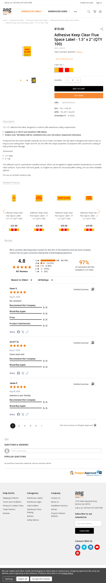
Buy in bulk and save (64, 59)
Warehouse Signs (58, 11)
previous (4, 212)
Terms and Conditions (12, 502)
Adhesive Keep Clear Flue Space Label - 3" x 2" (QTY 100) (89, 216)
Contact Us (55, 498)
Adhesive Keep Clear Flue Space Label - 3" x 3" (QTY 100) (39, 216)
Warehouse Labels (31, 11)
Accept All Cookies (41, 578)
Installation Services (59, 505)
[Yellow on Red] (16, 229)
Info (56, 102)
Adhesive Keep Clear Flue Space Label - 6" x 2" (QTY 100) (64, 216)
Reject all (22, 578)
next (99, 212)
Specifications (68, 102)
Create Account (86, 2)
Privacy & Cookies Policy (13, 505)
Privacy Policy (67, 573)
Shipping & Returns (11, 498)
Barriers (30, 516)
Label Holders (33, 505)
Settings (9, 578)
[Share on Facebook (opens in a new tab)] (18, 332)
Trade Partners (9, 509)
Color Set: (59, 65)
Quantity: (58, 80)
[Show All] (75, 11)
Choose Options (14, 204)
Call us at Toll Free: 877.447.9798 (18, 2)
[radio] (53, 260)
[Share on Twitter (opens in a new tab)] (22, 332)
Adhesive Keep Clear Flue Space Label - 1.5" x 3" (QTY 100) (14, 216)
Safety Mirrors (33, 520)
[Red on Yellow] (11, 229)
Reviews (6, 513)
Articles (54, 509)
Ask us (79, 52)
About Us (55, 502)
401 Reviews (25, 271)
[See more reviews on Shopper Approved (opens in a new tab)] (27, 332)
